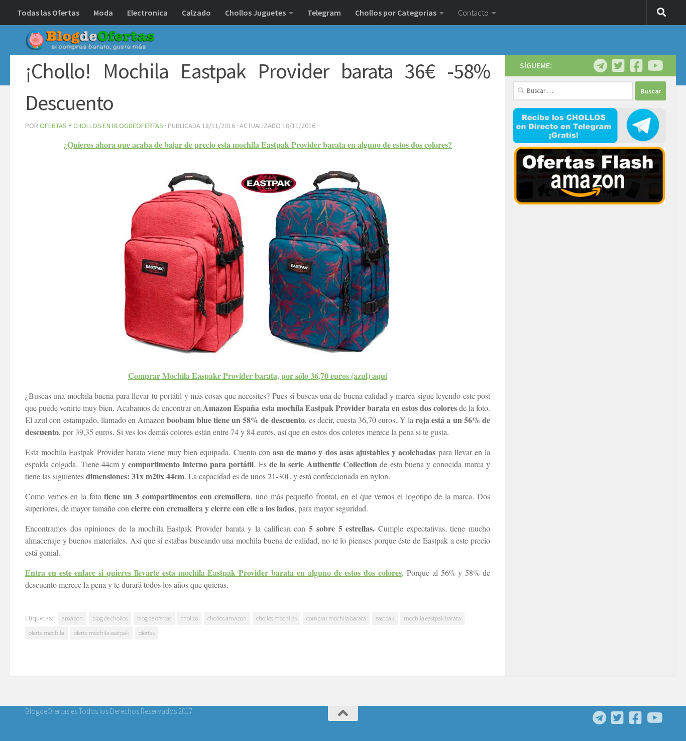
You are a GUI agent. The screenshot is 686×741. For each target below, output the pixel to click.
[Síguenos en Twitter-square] (618, 66)
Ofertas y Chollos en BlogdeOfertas (101, 125)
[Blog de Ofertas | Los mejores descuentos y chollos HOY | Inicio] (90, 40)
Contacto (473, 13)
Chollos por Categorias (395, 13)
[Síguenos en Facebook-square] (636, 66)
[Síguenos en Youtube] (654, 66)
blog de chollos (110, 618)
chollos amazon (227, 618)
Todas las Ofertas (48, 13)
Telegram (324, 13)
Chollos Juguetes (255, 13)
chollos (189, 618)
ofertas (147, 633)
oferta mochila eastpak (101, 633)
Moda (103, 13)
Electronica (147, 13)
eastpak (385, 618)
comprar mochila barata (336, 618)
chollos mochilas (276, 618)
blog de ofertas (154, 618)
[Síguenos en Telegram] (600, 66)
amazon (72, 618)
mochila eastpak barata (432, 618)
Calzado (196, 13)
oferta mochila (46, 633)
